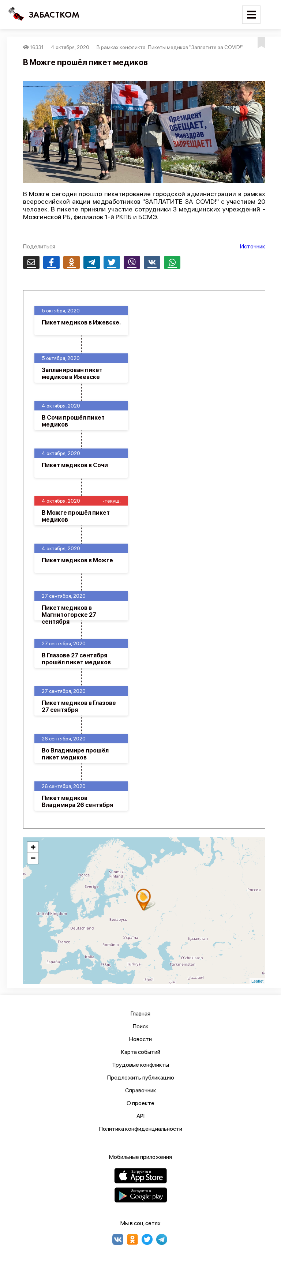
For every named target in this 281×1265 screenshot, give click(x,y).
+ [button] (33, 847)
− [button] (33, 858)
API (140, 1115)
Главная (140, 1013)
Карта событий (140, 1051)
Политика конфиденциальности (140, 1128)
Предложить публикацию (140, 1077)
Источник (252, 246)
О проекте (140, 1103)
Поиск (141, 1026)
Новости (140, 1039)
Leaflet (257, 981)
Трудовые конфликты (140, 1064)
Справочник (140, 1090)
